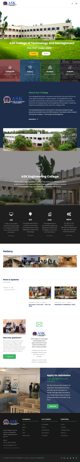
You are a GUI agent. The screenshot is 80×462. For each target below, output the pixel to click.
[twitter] (73, 458)
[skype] (70, 458)
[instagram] (76, 458)
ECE (23, 430)
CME (23, 433)
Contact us (64, 435)
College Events (65, 430)
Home (62, 424)
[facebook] (61, 458)
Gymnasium (45, 433)
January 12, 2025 (8, 287)
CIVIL (23, 424)
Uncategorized (10, 290)
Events (44, 302)
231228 (14, 442)
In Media (63, 427)
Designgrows (40, 458)
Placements (26, 435)
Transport (45, 435)
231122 (9, 442)
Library (44, 427)
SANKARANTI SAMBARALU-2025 (64, 305)
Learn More (11, 236)
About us (63, 433)
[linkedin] (67, 458)
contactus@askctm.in (10, 445)
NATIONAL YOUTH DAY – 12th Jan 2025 (40, 305)
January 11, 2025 (59, 302)
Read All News (6, 282)
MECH (24, 427)
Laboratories (45, 430)
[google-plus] (64, 458)
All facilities (45, 424)
